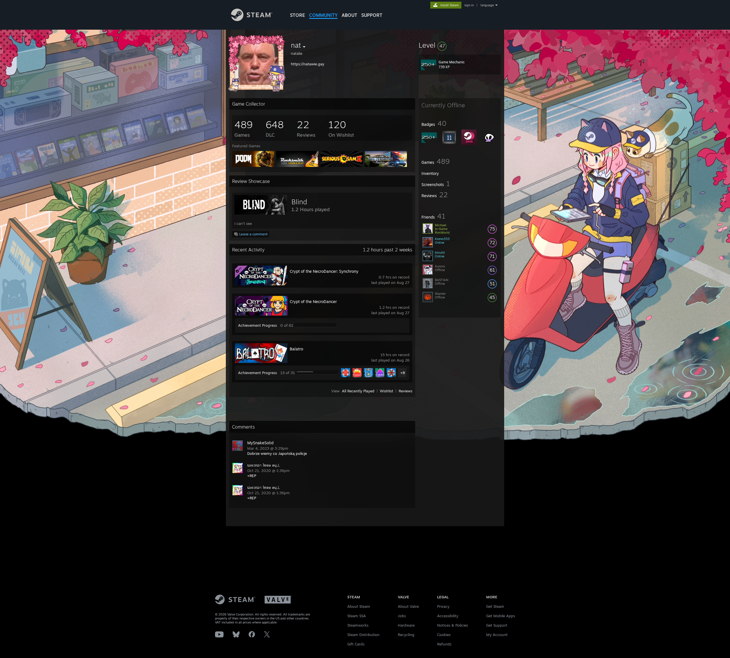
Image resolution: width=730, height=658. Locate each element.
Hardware (406, 625)
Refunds (444, 644)
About (349, 15)
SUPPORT (371, 15)
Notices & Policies (452, 625)
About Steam (358, 606)
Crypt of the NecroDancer (313, 301)
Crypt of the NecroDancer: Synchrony (324, 271)
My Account (497, 634)
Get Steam (495, 606)
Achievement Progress (257, 325)
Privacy (443, 606)
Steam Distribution (363, 634)
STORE (297, 15)
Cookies (444, 634)
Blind (299, 201)
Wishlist (386, 391)
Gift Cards (355, 644)
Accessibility (447, 615)
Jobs (402, 615)
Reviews (405, 391)
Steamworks (357, 625)
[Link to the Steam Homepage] (251, 19)
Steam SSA (356, 615)
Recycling (406, 634)
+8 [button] (402, 372)
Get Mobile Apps (500, 615)
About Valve (408, 606)
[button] (460, 45)
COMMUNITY (323, 15)
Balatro (296, 348)
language (487, 5)
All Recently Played (358, 391)
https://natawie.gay (307, 64)
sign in (469, 5)
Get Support (496, 625)
